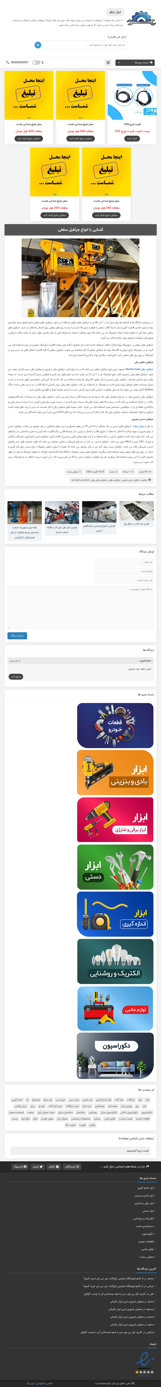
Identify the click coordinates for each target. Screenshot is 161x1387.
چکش (92, 1125)
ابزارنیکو (36, 1100)
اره (27, 1100)
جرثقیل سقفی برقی (99, 480)
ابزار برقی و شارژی (144, 1203)
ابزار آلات (119, 1100)
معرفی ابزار (62, 1119)
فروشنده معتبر (16, 1113)
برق (137, 1106)
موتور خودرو (47, 1119)
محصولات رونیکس (80, 1119)
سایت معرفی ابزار (46, 1113)
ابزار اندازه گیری (103, 1100)
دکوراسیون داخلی (129, 1113)
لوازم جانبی (109, 1119)
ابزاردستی (60, 1100)
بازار (144, 1106)
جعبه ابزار (112, 1106)
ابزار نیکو (48, 1100)
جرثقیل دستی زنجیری (131, 480)
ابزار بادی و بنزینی (144, 1195)
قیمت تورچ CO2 (132, 124)
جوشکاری (99, 1106)
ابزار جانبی (87, 1100)
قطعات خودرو (142, 1119)
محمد (112, 472)
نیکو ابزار (25, 1119)
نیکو (35, 1119)
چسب (15, 1119)
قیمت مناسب (125, 1119)
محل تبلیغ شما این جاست (80, 124)
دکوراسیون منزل (109, 1113)
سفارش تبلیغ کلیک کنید (80, 138)
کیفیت (82, 1125)
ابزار (140, 1100)
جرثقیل (144, 480)
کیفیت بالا (71, 1125)
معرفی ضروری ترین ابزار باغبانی (127, 1301)
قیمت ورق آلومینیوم (138, 1151)
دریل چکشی (21, 1106)
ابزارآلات (131, 1100)
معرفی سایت (72, 472)
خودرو (42, 1106)
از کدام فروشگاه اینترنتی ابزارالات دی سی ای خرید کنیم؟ (114, 1278)
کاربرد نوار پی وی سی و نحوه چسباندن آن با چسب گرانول (114, 1294)
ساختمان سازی (65, 1113)
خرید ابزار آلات (55, 1106)
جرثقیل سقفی (114, 480)
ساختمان (80, 1113)
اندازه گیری (17, 1100)
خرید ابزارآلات (72, 1106)
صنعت (30, 1113)
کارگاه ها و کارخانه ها (80, 480)
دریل (32, 1106)
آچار (147, 1100)
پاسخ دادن (16, 676)
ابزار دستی (74, 1100)
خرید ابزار (86, 1106)
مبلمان (97, 1119)
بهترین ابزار (126, 1106)
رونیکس (93, 1113)
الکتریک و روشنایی (143, 1218)
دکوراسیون (146, 1113)
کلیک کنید (132, 138)
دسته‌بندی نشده (145, 1226)
